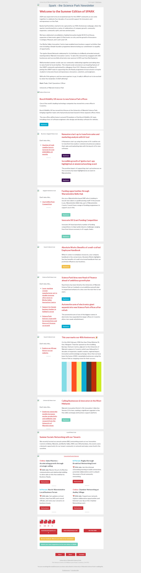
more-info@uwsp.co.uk (70, 530)
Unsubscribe (75, 570)
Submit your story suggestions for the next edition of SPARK (58, 544)
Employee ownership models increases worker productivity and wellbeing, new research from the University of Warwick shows (49, 418)
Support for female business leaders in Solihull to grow (49, 309)
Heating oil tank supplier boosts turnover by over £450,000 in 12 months (48, 149)
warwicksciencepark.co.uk (48, 531)
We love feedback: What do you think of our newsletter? (57, 538)
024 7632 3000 (92, 530)
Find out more (45, 482)
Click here (98, 2)
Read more (44, 124)
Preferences (66, 570)
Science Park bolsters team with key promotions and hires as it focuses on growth (49, 320)
